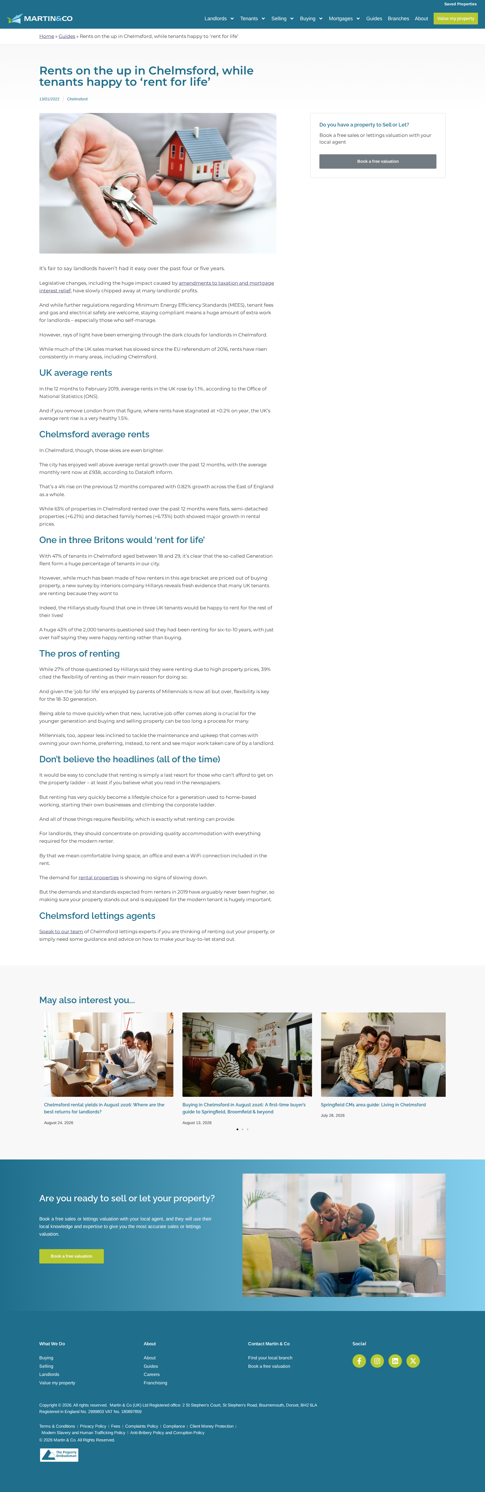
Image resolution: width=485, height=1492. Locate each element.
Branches (398, 18)
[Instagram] (377, 1361)
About (421, 18)
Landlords (216, 18)
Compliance (174, 1426)
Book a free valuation (269, 1366)
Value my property (57, 1382)
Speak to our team (61, 931)
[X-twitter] (413, 1361)
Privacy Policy (93, 1426)
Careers (152, 1374)
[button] (42, 1067)
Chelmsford (77, 99)
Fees (115, 1426)
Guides (374, 18)
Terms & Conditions (57, 1426)
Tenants (249, 18)
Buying (307, 18)
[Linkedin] (395, 1361)
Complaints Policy (141, 1426)
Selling (279, 18)
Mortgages (341, 18)
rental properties (99, 877)
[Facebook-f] (359, 1361)
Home (46, 36)
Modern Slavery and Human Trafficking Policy (83, 1432)
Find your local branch (270, 1357)
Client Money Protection (212, 1426)
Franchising (155, 1382)
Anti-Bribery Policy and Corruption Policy (167, 1432)
